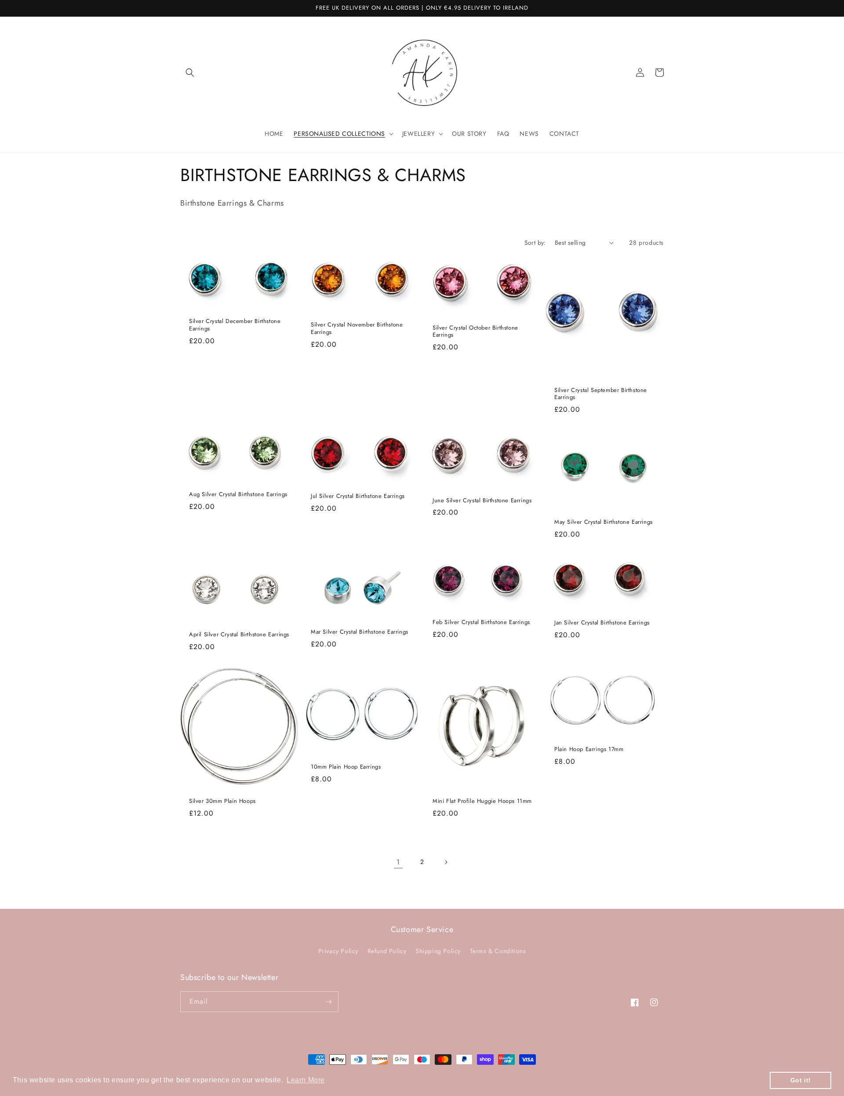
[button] (190, 72)
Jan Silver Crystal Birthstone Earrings (602, 623)
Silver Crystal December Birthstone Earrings (234, 325)
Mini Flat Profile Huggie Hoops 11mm (482, 801)
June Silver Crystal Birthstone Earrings (482, 500)
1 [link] (398, 862)
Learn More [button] (306, 1080)
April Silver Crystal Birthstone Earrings (239, 635)
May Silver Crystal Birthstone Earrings (603, 522)
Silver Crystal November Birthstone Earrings (357, 328)
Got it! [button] (800, 1080)
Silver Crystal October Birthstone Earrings (475, 331)
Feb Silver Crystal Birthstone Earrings (481, 622)
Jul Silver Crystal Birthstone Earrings (358, 496)
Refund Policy (387, 951)
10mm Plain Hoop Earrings (346, 767)
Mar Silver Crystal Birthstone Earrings (359, 632)
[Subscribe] (328, 1001)
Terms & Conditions (498, 951)
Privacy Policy (338, 951)
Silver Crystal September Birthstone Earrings (600, 394)
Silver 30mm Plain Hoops (222, 801)
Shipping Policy (438, 951)
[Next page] (445, 862)
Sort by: (535, 242)
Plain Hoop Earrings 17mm (588, 749)
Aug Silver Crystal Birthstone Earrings (238, 494)
